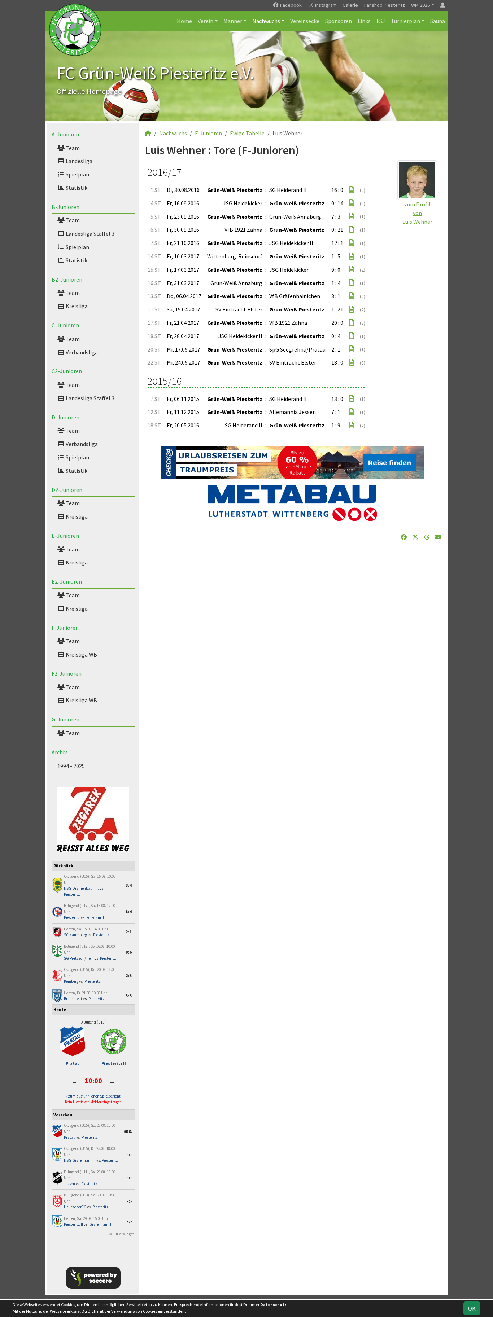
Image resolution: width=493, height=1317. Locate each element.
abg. (128, 1131)
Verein (205, 21)
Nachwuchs (266, 21)
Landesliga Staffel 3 (89, 233)
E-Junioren (65, 535)
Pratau (73, 1063)
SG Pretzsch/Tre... (79, 958)
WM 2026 (420, 5)
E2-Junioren (67, 581)
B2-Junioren (67, 279)
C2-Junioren (67, 371)
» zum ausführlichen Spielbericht (93, 1096)
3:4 (129, 885)
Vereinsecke (304, 21)
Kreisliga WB (81, 654)
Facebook (290, 5)
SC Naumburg (75, 934)
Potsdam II (95, 917)
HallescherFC (75, 1206)
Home (184, 21)
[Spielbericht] (351, 190)
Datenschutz (273, 1304)
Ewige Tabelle (247, 133)
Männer (232, 21)
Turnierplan (405, 21)
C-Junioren (65, 325)
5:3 (129, 995)
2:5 (129, 975)
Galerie (350, 5)
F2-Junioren (67, 673)
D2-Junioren (67, 489)
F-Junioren (65, 627)
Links (364, 21)
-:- (129, 1154)
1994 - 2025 (71, 765)
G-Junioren (65, 719)
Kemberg (71, 981)
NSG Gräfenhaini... (80, 1160)
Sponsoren (338, 21)
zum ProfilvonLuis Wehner (417, 213)
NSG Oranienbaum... (81, 888)
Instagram (325, 5)
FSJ (380, 21)
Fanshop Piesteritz (384, 5)
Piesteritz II (113, 1063)
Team (72, 148)
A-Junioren (65, 134)
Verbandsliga (81, 352)
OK (472, 1308)
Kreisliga (76, 306)
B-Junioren (65, 206)
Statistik (76, 187)
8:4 (129, 911)
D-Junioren (65, 417)
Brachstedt (73, 998)
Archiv (59, 752)
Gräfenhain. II (100, 1224)
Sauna (437, 21)
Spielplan (77, 174)
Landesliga (78, 161)
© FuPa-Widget (121, 1234)
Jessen (69, 1183)
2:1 (129, 931)
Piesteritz (72, 894)
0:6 (129, 952)
